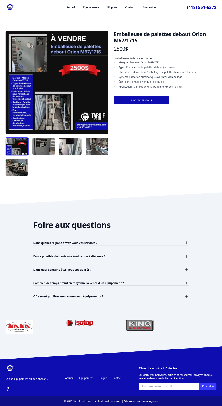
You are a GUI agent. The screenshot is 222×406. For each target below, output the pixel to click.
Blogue (103, 378)
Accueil (70, 7)
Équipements (91, 7)
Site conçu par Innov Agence (141, 401)
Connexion (149, 7)
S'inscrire (208, 386)
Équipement (86, 378)
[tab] (17, 146)
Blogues (112, 7)
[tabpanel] (57, 82)
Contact (130, 7)
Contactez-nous (141, 100)
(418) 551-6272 (201, 7)
